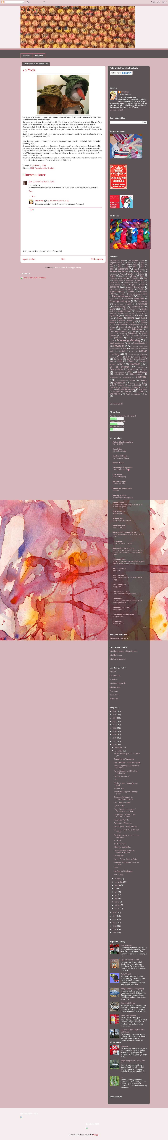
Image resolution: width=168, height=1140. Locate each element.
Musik (112, 341)
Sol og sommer (119, 367)
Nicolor (135, 346)
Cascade (123, 278)
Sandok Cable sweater (118, 421)
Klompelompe (121, 325)
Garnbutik (142, 304)
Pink (115, 780)
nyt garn (142, 348)
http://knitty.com (116, 655)
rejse (111, 361)
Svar (30, 191)
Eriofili (140, 289)
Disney (135, 282)
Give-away (133, 309)
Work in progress (133, 394)
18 (121, 1077)
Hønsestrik (113, 320)
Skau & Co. (117, 449)
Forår (140, 296)
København (137, 329)
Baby (130, 274)
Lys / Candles (119, 806)
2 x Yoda (117, 840)
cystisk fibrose (118, 280)
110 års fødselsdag (119, 451)
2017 (119, 265)
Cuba (145, 278)
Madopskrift (140, 336)
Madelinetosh (129, 336)
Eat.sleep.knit (115, 675)
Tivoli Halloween (120, 844)
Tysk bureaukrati (118, 527)
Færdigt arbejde (41, 168)
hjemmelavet (129, 315)
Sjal (121, 364)
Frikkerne (127, 298)
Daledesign (129, 280)
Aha (135, 269)
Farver (142, 291)
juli (116, 889)
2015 (142, 263)
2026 (112, 269)
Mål (129, 343)
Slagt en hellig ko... (120, 456)
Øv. (146, 394)
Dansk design (115, 282)
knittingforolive (134, 325)
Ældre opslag (97, 259)
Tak (113, 385)
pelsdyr (112, 357)
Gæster (141, 313)
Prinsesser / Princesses (123, 823)
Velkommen (143, 389)
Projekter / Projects (121, 820)
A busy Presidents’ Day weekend (124, 594)
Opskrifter (39, 56)
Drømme (125, 284)
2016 (32, 168)
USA (111, 389)
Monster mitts (119, 788)
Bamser (141, 274)
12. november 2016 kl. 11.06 (58, 201)
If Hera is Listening (119, 477)
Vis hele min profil (117, 110)
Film (122, 294)
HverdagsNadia (119, 525)
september (119, 882)
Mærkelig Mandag (128, 340)
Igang (136, 320)
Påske (136, 357)
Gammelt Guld (118, 304)
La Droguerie (119, 856)
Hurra (141, 316)
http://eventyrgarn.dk (118, 683)
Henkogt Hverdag (120, 496)
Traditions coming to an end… (123, 543)
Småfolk (51, 168)
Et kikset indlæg (118, 623)
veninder (116, 391)
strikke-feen (117, 621)
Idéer (130, 320)
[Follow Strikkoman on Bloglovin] (121, 74)
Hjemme (114, 315)
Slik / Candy (118, 874)
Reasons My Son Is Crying (123, 548)
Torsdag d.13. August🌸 (121, 470)
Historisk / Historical (121, 776)
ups (144, 387)
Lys (121, 336)
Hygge (119, 318)
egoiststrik (114, 287)
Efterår (141, 285)
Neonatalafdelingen (140, 343)
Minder (128, 338)
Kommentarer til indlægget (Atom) (68, 268)
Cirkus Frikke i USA (120, 592)
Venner (128, 391)
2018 (127, 265)
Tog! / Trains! (126, 974)
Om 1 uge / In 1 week (122, 802)
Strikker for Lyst (119, 482)
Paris (116, 868)
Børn (142, 276)
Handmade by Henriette (122, 488)
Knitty (143, 325)
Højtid (143, 318)
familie (131, 291)
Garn (129, 304)
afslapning (123, 269)
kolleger (113, 327)
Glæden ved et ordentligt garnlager (128, 310)
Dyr (132, 284)
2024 (134, 267)
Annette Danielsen (119, 271)
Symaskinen (119, 383)
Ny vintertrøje (117, 610)
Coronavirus (134, 278)
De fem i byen (118, 502)
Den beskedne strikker (122, 607)
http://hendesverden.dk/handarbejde (123, 651)
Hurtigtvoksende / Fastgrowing (132, 989)
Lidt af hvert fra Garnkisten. (124, 614)
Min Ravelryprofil (116, 404)
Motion (143, 338)
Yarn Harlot (117, 475)
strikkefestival (119, 374)
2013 (115, 919)
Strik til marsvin (119, 568)
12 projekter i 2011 (117, 263)
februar (117, 905)
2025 (142, 267)
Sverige (132, 380)
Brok (127, 276)
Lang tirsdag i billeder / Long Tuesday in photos (124, 816)
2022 (119, 267)
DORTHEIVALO (119, 512)
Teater (129, 385)
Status (144, 369)
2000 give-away (126, 945)
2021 (112, 267)
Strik (129, 372)
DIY (144, 282)
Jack (126, 322)
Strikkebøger (142, 372)
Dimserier (127, 282)
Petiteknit (127, 357)
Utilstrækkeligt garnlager (125, 389)
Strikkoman (32, 9)
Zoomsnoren (118, 598)
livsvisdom (113, 334)
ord (133, 351)
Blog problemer (118, 617)
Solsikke (116, 491)
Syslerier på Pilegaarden (123, 468)
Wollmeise (115, 394)
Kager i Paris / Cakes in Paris (125, 859)
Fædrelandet (139, 299)
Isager (112, 322)
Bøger (133, 276)
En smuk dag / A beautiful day (125, 826)
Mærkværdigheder (117, 343)
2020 (142, 265)
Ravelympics (140, 359)
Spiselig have (133, 369)
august (117, 885)
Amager (142, 269)
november (119, 751)
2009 (129, 263)
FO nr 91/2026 (118, 444)
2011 (115, 926)
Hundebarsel (117, 571)
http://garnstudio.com (118, 659)
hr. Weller (113, 679)
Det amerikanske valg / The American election (124, 852)
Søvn (138, 383)
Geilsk (124, 309)
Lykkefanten (132, 334)
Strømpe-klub (114, 377)
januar (117, 909)
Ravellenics (118, 359)
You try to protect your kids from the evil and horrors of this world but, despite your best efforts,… (128, 553)
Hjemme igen (117, 514)
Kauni (111, 325)
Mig (111, 338)
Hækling (130, 318)
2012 (115, 923)
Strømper (141, 376)
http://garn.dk (115, 687)
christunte (39, 201)
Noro (124, 348)
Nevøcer (118, 345)
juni (116, 892)
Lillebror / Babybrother (122, 847)
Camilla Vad (113, 278)
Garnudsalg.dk (137, 307)
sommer (140, 367)
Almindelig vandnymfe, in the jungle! (123, 416)
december (119, 747)
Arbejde (137, 271)
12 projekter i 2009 (117, 261)
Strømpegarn (127, 377)
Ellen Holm (113, 289)
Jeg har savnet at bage (121, 458)
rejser (119, 361)
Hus (111, 318)
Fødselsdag (142, 301)
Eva (30, 182)
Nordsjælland (116, 348)
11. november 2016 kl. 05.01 (43, 182)
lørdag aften (117, 587)
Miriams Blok (118, 518)
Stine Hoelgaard (119, 372)
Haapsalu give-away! (128, 1015)
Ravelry (129, 359)
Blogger (96, 1135)
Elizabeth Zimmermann (135, 287)
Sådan (145, 383)
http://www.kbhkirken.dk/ (119, 638)
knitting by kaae (119, 559)
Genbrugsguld (118, 575)
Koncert (121, 327)
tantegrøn (121, 385)
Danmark (140, 280)
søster (132, 383)
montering (136, 338)
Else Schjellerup (127, 289)
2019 (134, 265)
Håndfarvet (122, 320)
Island (120, 322)
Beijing (112, 276)
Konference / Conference (123, 871)
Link (133, 332)
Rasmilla (144, 357)
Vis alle (145, 627)
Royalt (131, 361)
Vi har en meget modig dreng (123, 498)
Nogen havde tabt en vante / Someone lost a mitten (125, 810)
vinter (141, 391)
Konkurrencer (131, 327)
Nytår (112, 351)
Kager (143, 322)
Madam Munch (119, 463)
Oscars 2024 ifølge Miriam (122, 521)
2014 (115, 916)
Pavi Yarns (114, 691)
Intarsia (143, 320)
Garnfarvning (120, 307)
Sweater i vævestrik (117, 426)
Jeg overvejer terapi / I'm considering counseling (123, 798)
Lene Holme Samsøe (118, 332)
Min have (118, 338)
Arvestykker (113, 274)
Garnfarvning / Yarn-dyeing (124, 759)
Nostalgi (133, 348)
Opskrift (122, 351)
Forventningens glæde (122, 296)
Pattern (142, 354)
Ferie (112, 294)
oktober (118, 879)
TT (143, 385)
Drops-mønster (115, 284)
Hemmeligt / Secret (128, 1003)
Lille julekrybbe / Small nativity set (127, 762)
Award (122, 274)
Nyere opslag (29, 259)
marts (117, 902)
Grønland (132, 313)
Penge (119, 357)
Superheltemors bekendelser (124, 532)
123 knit (113, 672)
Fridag (119, 298)
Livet (142, 331)
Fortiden (144, 294)
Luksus (121, 334)
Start (63, 259)
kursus (124, 329)
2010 (135, 263)
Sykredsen (143, 380)
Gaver (113, 309)
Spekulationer (116, 369)
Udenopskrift (125, 387)
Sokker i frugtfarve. (119, 484)
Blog (121, 276)
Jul (133, 322)
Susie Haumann (122, 380)
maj (116, 895)
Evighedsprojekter (117, 292)
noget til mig (143, 346)
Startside (26, 56)
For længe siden (134, 294)
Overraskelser (132, 354)
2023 (127, 267)
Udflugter (135, 387)
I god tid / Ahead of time (130, 960)
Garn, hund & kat (119, 585)
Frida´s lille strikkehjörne (123, 442)
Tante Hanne (114, 695)
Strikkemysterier (136, 374)
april (116, 899)
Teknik (136, 385)
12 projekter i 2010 (136, 261)
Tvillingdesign (114, 387)
